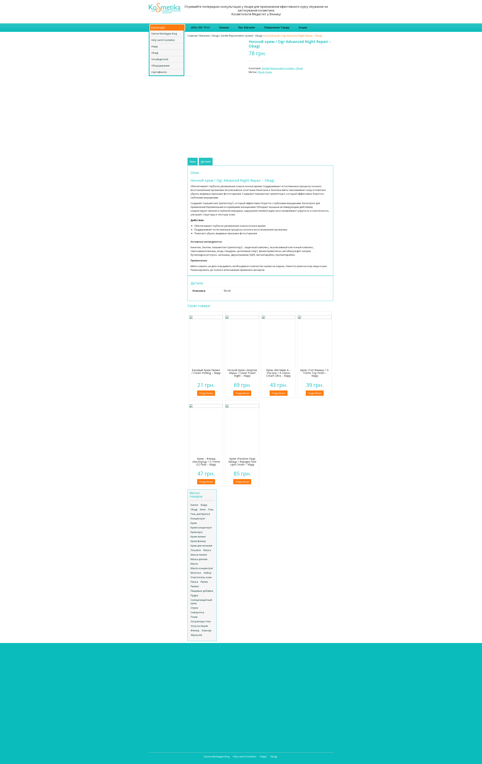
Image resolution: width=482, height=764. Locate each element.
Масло (194, 563)
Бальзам (297, 659)
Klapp (154, 46)
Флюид (195, 630)
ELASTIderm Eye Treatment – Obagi (219, 688)
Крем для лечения (201, 545)
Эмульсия (196, 635)
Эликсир (206, 630)
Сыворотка (197, 612)
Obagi (154, 52)
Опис (192, 161)
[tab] (193, 161)
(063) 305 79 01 (200, 27)
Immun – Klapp (161, 674)
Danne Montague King (164, 33)
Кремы (250, 655)
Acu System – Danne (213, 659)
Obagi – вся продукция (212, 677)
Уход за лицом (199, 626)
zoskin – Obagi (207, 722)
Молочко (196, 572)
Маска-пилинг (199, 554)
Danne (194, 505)
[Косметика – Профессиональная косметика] (165, 7)
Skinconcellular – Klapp (166, 697)
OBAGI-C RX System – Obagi (215, 711)
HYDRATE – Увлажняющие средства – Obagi (213, 701)
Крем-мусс (197, 532)
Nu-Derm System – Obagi (213, 707)
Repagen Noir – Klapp (165, 693)
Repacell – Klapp (162, 685)
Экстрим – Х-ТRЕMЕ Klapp (167, 738)
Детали (206, 161)
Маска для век (199, 559)
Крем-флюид (198, 541)
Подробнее (206, 393)
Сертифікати (159, 72)
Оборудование (160, 65)
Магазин (204, 35)
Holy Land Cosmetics (163, 40)
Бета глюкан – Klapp (165, 704)
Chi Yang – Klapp (162, 663)
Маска (207, 550)
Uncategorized (159, 59)
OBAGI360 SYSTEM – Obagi (214, 715)
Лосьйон (196, 550)
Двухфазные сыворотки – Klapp (172, 715)
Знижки (224, 27)
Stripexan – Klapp (163, 700)
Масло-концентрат (202, 568)
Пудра (194, 595)
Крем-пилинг (198, 536)
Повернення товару (277, 27)
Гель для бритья (200, 514)
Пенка (194, 581)
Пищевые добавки (202, 591)
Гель (211, 509)
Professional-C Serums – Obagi (217, 718)
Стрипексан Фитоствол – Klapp (171, 734)
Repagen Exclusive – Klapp (168, 689)
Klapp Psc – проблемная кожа (170, 682)
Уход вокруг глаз (201, 621)
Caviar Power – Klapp (165, 659)
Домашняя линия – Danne (216, 663)
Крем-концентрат (201, 527)
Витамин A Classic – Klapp (168, 708)
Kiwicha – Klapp (162, 678)
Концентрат (198, 518)
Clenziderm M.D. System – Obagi (217, 685)
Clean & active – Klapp (165, 666)
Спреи (194, 607)
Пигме (204, 581)
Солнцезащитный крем (201, 601)
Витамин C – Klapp (164, 712)
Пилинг (195, 586)
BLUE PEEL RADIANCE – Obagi (215, 681)
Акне (203, 509)
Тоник (194, 617)
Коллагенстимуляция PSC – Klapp (172, 723)
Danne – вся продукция (213, 655)
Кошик (303, 27)
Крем (268, 72)
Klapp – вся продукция (166, 655)
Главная (192, 35)
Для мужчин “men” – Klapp (168, 719)
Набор (207, 572)
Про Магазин (246, 27)
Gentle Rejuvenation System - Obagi (241, 35)
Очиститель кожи (201, 577)
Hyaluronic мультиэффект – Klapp (172, 670)
